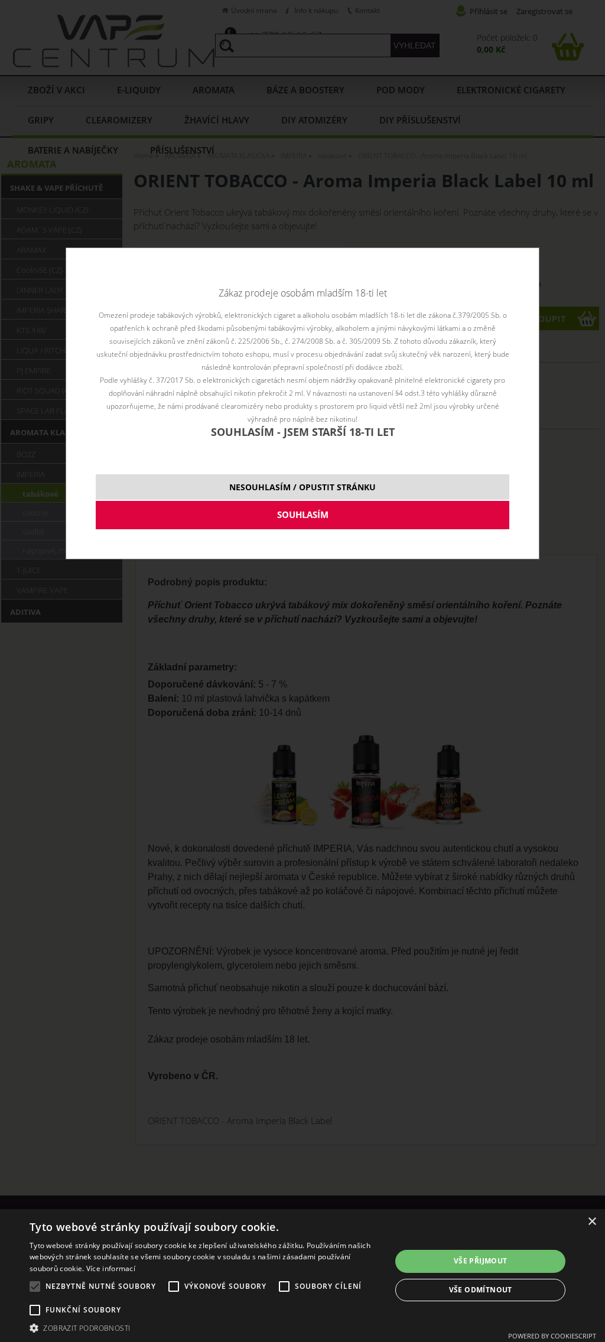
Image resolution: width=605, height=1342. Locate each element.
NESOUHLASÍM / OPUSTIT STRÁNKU (302, 487)
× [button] (591, 1221)
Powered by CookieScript (552, 1335)
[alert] (302, 1275)
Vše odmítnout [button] (480, 1290)
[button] (205, 1327)
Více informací (110, 1268)
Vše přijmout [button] (481, 1261)
